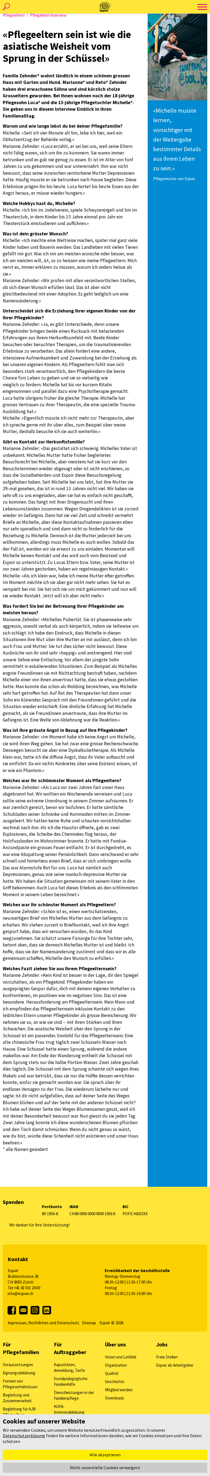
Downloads (114, 1398)
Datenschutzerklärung (24, 1435)
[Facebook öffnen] (13, 1313)
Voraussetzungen (18, 1364)
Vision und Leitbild (120, 1357)
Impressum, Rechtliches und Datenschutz (43, 1322)
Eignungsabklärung (19, 1372)
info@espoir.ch (20, 1293)
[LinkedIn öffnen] (46, 1315)
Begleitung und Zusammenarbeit (17, 1397)
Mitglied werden (119, 1389)
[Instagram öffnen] (35, 1315)
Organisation (116, 1365)
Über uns (115, 1344)
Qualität (112, 1373)
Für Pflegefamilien (21, 1348)
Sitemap (89, 1322)
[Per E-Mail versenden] (23, 1316)
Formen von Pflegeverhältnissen (20, 1383)
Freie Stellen (167, 1357)
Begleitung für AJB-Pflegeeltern (20, 1411)
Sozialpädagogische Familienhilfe (71, 1381)
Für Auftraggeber (70, 1348)
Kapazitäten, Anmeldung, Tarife (69, 1367)
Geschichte (114, 1381)
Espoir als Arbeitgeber (175, 1365)
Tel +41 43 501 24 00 (24, 1287)
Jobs (162, 1344)
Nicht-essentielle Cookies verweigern (105, 1467)
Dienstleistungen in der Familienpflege (74, 1395)
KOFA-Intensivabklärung (69, 1409)
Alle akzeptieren (105, 1454)
